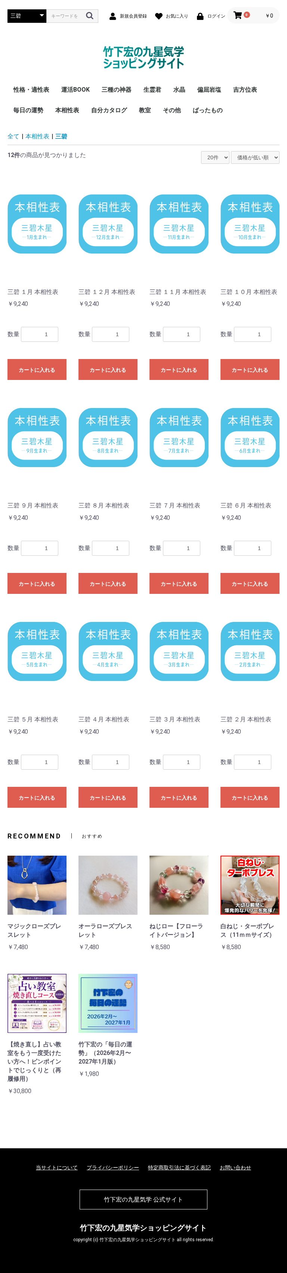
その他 (172, 110)
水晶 (179, 89)
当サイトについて (57, 1168)
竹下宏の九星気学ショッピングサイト (143, 1227)
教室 (145, 110)
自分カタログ (109, 110)
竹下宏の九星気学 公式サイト (143, 1199)
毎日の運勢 (28, 110)
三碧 (61, 136)
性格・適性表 (31, 89)
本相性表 (67, 110)
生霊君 (152, 89)
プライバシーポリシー (113, 1168)
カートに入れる (37, 370)
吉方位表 (245, 89)
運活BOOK (75, 89)
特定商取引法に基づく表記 (179, 1168)
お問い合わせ (235, 1168)
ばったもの (208, 110)
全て (13, 136)
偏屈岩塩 (209, 89)
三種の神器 (117, 89)
